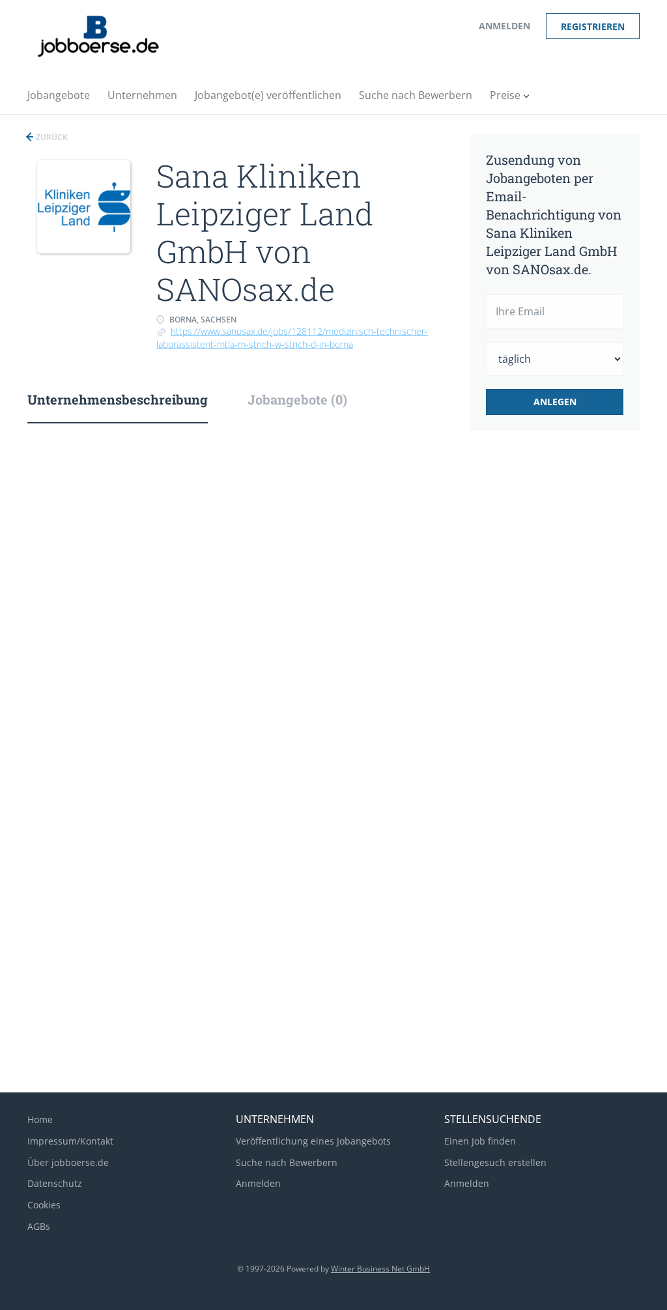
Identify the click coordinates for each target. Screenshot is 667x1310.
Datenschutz (54, 1183)
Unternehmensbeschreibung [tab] (117, 399)
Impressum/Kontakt (70, 1141)
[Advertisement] (571, 659)
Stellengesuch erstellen (495, 1162)
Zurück (51, 137)
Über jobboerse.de (68, 1162)
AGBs (38, 1226)
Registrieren (593, 26)
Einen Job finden (480, 1141)
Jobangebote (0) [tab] (297, 399)
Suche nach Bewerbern (286, 1162)
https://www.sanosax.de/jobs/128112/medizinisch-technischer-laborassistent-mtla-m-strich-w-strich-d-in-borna (292, 337)
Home (40, 1119)
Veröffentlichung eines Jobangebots (313, 1141)
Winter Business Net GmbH (380, 1268)
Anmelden (504, 26)
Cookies (44, 1205)
